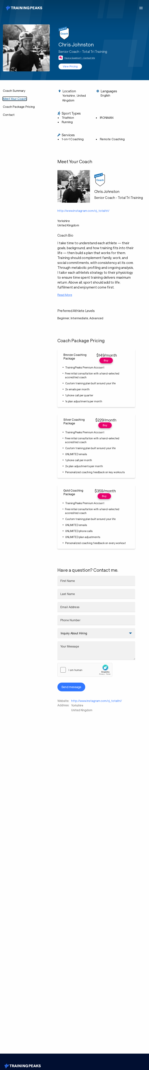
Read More (64, 295)
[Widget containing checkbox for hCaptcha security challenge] (84, 670)
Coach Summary (14, 90)
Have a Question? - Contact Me (79, 57)
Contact (9, 114)
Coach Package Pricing (19, 106)
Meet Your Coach (15, 98)
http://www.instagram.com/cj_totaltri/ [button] (83, 210)
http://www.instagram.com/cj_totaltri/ (96, 700)
